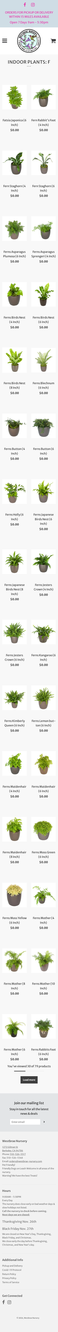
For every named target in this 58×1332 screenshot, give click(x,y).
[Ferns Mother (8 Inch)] (14, 960)
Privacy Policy (9, 1278)
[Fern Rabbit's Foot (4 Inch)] (43, 97)
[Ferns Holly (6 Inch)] (14, 491)
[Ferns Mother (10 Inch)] (43, 960)
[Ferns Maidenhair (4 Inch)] (14, 763)
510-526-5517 (18, 1154)
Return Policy (9, 1274)
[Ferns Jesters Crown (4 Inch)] (43, 561)
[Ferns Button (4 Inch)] (14, 425)
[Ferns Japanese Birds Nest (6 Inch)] (43, 491)
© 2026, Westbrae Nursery (28, 1318)
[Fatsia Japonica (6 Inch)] (14, 97)
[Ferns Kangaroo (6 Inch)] (43, 632)
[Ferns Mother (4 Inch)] (43, 895)
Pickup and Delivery (12, 1265)
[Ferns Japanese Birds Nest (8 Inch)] (14, 561)
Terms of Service (10, 1282)
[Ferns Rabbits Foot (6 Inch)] (43, 1026)
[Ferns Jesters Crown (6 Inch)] (14, 632)
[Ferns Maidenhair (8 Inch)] (14, 829)
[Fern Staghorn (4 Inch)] (14, 163)
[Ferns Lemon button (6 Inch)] (43, 697)
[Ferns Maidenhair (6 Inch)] (43, 763)
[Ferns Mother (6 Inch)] (14, 1026)
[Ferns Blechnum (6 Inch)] (43, 360)
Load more (29, 1079)
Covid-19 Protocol (11, 1270)
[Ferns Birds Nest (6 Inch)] (43, 294)
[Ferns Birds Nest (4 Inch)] (14, 294)
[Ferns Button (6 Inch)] (43, 425)
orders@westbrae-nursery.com (25, 1161)
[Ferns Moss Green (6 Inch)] (43, 829)
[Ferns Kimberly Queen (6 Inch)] (14, 697)
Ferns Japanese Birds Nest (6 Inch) (43, 519)
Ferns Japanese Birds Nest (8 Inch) (14, 589)
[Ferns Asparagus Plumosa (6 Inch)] (14, 228)
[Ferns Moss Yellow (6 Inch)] (14, 895)
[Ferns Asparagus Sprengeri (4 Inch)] (43, 228)
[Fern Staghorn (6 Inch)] (43, 163)
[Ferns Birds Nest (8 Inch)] (14, 360)
